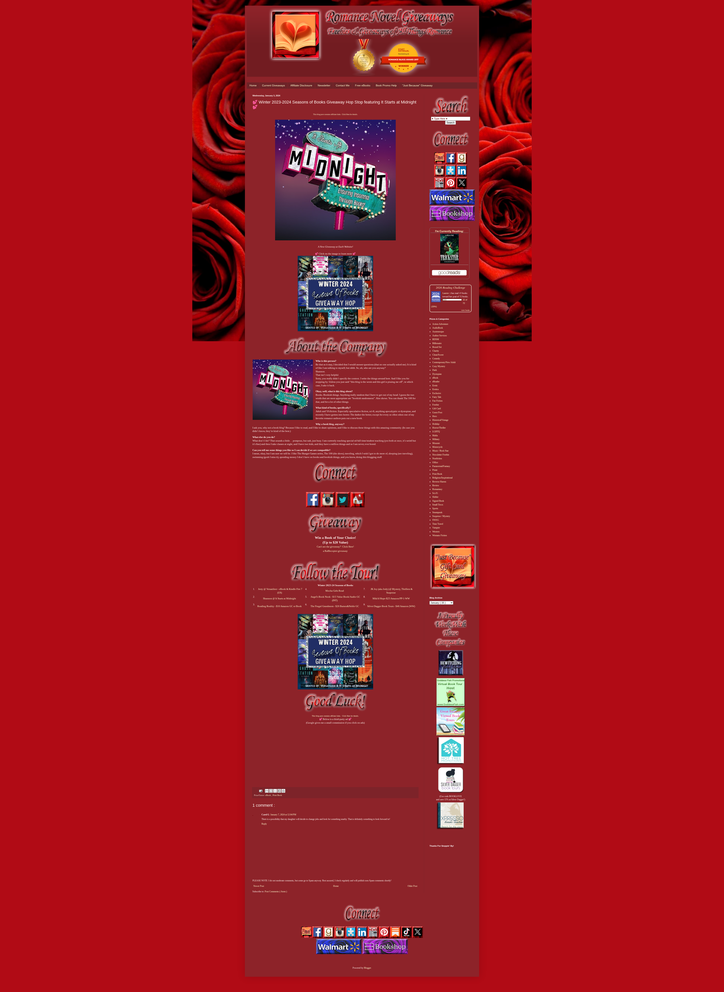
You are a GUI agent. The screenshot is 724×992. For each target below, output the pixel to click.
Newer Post (258, 886)
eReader (435, 381)
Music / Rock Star (440, 450)
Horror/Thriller (439, 427)
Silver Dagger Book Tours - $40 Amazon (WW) (391, 606)
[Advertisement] (335, 750)
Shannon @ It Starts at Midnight (279, 598)
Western (435, 531)
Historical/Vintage (440, 420)
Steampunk (437, 512)
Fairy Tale (436, 397)
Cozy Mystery (438, 366)
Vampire (436, 527)
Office (435, 462)
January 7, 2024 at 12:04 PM (283, 814)
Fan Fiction (437, 400)
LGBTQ (436, 431)
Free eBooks (362, 85)
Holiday (435, 424)
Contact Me (343, 85)
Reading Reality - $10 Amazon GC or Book (279, 606)
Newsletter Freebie (440, 454)
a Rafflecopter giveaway (335, 551)
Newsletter (324, 85)
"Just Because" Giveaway (417, 85)
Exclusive (436, 393)
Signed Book (438, 501)
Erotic (435, 385)
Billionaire (437, 343)
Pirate (434, 470)
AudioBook (437, 328)
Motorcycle (437, 447)
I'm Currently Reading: (449, 231)
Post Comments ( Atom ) (276, 891)
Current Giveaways (273, 85)
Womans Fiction (439, 535)
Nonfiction (437, 458)
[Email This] (267, 791)
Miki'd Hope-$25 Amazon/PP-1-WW (391, 598)
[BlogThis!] (271, 791)
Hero (434, 416)
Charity (435, 351)
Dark (434, 370)
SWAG (435, 520)
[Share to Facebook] (279, 791)
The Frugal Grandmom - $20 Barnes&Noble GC (335, 606)
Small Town (437, 504)
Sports (435, 508)
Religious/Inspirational (442, 477)
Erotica (435, 389)
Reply (264, 824)
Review (435, 485)
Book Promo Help (386, 85)
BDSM (435, 339)
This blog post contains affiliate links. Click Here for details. (335, 114)
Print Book (277, 795)
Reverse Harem (439, 481)
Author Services (439, 335)
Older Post (412, 886)
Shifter (435, 497)
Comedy (436, 358)
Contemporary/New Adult (444, 362)
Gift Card (436, 408)
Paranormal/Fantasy (441, 466)
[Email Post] (260, 791)
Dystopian (437, 374)
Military (435, 439)
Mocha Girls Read (334, 590)
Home (253, 85)
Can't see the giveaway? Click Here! (335, 546)
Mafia (435, 435)
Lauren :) (447, 292)
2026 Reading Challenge (450, 287)
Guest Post (437, 412)
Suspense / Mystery (441, 516)
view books (465, 310)
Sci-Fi (435, 493)
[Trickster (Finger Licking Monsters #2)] (449, 262)
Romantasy (437, 489)
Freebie (435, 404)
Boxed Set (437, 347)
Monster (436, 443)
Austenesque (438, 331)
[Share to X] (275, 791)
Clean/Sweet (437, 354)
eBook (268, 795)
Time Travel (437, 524)
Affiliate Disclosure (301, 85)
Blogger (367, 968)
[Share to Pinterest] (283, 791)
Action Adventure (440, 324)
